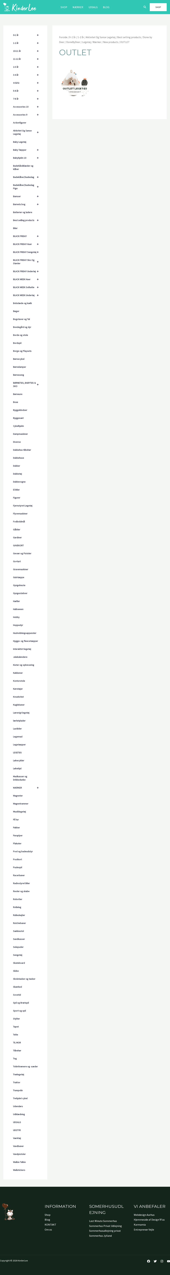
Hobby (16, 617)
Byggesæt (18, 417)
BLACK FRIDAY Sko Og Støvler (26, 262)
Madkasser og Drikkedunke (20, 778)
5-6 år (26, 91)
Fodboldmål (19, 521)
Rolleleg (17, 907)
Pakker (16, 827)
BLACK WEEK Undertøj (26, 295)
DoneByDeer (73, 42)
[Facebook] (148, 1261)
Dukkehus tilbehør (22, 449)
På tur (16, 819)
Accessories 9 (26, 114)
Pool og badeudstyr (23, 851)
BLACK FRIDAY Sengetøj (26, 252)
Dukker (16, 465)
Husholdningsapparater (24, 633)
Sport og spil (19, 1010)
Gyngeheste (19, 585)
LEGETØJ (17, 752)
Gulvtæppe (18, 577)
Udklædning (19, 1114)
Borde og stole (20, 335)
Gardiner (17, 537)
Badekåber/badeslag (26, 177)
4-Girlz (26, 83)
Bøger (16, 311)
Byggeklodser (20, 410)
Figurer (16, 497)
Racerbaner (19, 875)
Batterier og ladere (22, 212)
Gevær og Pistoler (22, 553)
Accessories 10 (26, 107)
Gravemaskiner (20, 569)
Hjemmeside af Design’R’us (149, 1219)
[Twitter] (155, 1261)
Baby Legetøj (19, 141)
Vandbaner (18, 1146)
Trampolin (18, 1090)
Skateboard (19, 962)
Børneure (17, 394)
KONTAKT (50, 1224)
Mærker (97, 42)
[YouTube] (168, 1261)
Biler (15, 228)
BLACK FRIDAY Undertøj (26, 271)
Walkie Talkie (19, 1162)
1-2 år (26, 43)
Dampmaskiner (20, 433)
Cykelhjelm (18, 425)
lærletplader (19, 720)
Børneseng (18, 374)
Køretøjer (18, 688)
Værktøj (17, 1138)
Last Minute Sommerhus (103, 1221)
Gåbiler (16, 529)
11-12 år (26, 59)
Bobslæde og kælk (22, 303)
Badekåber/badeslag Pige (26, 187)
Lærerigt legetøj (21, 712)
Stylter (16, 1018)
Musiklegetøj (19, 811)
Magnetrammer (20, 803)
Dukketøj (17, 473)
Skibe (16, 970)
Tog (15, 1058)
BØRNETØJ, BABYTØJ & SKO (26, 384)
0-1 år (26, 35)
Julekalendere (20, 656)
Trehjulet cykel (20, 1098)
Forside (63, 37)
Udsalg (93, 7)
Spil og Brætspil (21, 1002)
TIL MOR (17, 1042)
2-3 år (26, 67)
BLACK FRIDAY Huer (26, 244)
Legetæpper (19, 744)
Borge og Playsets (22, 350)
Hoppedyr (18, 625)
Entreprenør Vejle (144, 1229)
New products (110, 42)
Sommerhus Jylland (100, 1235)
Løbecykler (18, 760)
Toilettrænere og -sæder (25, 1066)
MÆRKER (78, 7)
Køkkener (18, 672)
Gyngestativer (20, 593)
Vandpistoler (19, 1154)
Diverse (17, 441)
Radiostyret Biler (21, 883)
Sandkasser (19, 939)
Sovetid (17, 994)
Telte (15, 1034)
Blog (106, 7)
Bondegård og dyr (22, 327)
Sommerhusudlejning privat (105, 1230)
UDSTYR (17, 1130)
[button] (144, 7)
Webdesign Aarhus (144, 1214)
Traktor (16, 1082)
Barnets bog (26, 204)
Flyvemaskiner (20, 513)
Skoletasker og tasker (24, 978)
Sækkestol (18, 931)
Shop (64, 7)
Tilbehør (17, 1050)
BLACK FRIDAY (26, 236)
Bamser (26, 196)
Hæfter (16, 601)
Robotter (17, 899)
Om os (48, 1229)
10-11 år (26, 51)
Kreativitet (18, 696)
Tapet (16, 1026)
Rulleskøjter (19, 915)
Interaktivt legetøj (22, 648)
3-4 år (26, 75)
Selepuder (18, 946)
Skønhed (17, 986)
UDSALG (17, 1122)
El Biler (16, 489)
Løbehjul (17, 768)
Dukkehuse (18, 457)
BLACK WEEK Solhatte (26, 287)
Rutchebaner (19, 923)
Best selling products (26, 220)
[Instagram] (161, 1261)
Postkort (17, 859)
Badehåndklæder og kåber (23, 167)
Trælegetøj (18, 1074)
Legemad (17, 736)
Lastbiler (17, 728)
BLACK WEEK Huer (26, 279)
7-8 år (26, 99)
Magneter (18, 795)
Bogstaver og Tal (21, 319)
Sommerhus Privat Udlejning (105, 1226)
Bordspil (17, 342)
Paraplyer (18, 835)
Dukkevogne (19, 481)
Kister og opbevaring (23, 664)
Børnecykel (18, 358)
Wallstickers (19, 1169)
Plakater (17, 843)
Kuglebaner (19, 704)
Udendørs (18, 1106)
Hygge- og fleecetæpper (25, 640)
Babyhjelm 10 (26, 158)
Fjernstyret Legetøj (22, 505)
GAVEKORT (18, 545)
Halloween (18, 609)
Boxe (15, 402)
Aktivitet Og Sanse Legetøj (26, 132)
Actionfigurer (19, 122)
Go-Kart (17, 561)
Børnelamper (19, 366)
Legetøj (86, 42)
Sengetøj (17, 954)
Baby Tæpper (26, 150)
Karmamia (140, 1224)
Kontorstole (19, 680)
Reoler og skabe (21, 891)
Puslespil (17, 867)
